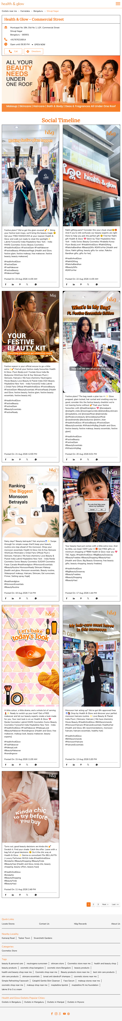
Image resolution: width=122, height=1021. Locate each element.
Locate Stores (8, 923)
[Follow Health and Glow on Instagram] (57, 1014)
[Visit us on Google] (61, 1014)
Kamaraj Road (8, 938)
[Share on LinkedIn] (13, 285)
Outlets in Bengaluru (11, 1002)
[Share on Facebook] (6, 285)
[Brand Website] (69, 1014)
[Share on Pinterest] (21, 285)
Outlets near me (9, 11)
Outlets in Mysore (75, 1002)
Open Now (39, 44)
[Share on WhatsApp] (35, 285)
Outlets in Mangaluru (34, 1002)
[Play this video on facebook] (30, 175)
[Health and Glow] (13, 4)
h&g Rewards (80, 923)
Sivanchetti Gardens (43, 938)
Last (113, 904)
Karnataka (25, 11)
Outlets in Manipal (55, 1002)
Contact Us (44, 923)
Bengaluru (38, 11)
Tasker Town (24, 938)
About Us (115, 923)
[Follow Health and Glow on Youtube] (65, 1014)
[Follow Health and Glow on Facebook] (53, 1014)
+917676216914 (18, 39)
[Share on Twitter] (28, 285)
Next (104, 904)
